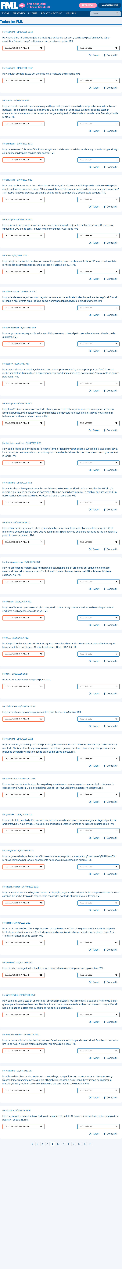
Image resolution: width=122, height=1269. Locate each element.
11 (84, 1144)
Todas (5, 14)
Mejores (71, 14)
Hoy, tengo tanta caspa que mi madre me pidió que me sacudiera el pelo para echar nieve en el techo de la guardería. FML (58, 335)
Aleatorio (19, 14)
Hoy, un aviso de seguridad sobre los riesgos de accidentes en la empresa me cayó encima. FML (52, 968)
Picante (32, 14)
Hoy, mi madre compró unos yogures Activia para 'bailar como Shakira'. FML (41, 712)
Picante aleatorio (51, 14)
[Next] (32, 1144)
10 (79, 1144)
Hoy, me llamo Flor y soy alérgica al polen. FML (26, 680)
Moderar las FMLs (110, 5)
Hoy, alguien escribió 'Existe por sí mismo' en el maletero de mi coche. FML (41, 74)
